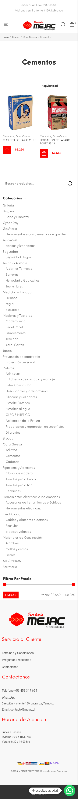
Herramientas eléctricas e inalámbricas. (31, 497)
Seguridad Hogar (18, 257)
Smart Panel (14, 327)
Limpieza (9, 211)
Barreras (12, 274)
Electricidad (11, 514)
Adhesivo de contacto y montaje (32, 379)
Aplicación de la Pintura (23, 421)
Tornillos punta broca (21, 479)
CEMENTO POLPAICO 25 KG (20, 140)
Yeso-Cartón (15, 345)
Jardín (7, 351)
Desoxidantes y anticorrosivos (27, 391)
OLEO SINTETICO (18, 415)
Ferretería (10, 567)
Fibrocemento (16, 333)
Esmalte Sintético (18, 403)
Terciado (12, 339)
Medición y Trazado (17, 292)
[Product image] (20, 112)
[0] (72, 24)
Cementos (8, 136)
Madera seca (16, 321)
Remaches (13, 491)
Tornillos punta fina (19, 485)
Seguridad (10, 251)
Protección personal (20, 362)
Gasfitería (10, 229)
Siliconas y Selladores (21, 397)
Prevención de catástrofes (22, 357)
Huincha (11, 298)
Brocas (8, 438)
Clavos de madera (19, 473)
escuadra (13, 310)
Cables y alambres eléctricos (27, 520)
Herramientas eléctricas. (23, 508)
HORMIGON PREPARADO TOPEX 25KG (55, 142)
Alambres (13, 543)
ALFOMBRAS (12, 561)
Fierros (10, 555)
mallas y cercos (17, 549)
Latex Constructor (18, 385)
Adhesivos (13, 374)
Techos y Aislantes (16, 263)
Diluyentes (13, 432)
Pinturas (8, 368)
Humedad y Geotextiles (22, 280)
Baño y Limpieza (17, 217)
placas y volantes (18, 531)
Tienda (16, 37)
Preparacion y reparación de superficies (35, 426)
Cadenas (12, 462)
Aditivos (11, 450)
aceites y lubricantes (20, 246)
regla (10, 304)
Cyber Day (10, 223)
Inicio (6, 37)
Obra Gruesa (30, 37)
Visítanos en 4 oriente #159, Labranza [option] (39, 10)
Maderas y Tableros (17, 315)
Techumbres (14, 286)
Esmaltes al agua (18, 409)
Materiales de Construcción (23, 537)
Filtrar (10, 594)
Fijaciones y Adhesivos (19, 468)
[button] (7, 150)
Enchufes (12, 526)
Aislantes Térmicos (19, 268)
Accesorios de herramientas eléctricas (33, 502)
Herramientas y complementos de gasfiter (36, 234)
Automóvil (10, 240)
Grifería (8, 205)
